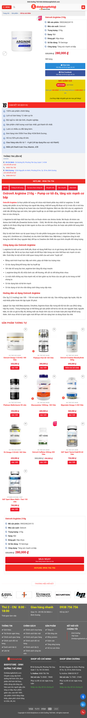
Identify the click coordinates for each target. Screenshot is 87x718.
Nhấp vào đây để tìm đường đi (42, 687)
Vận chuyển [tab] (62, 188)
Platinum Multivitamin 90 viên (14, 405)
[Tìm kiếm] (14, 7)
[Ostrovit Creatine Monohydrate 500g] (72, 340)
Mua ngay (45, 560)
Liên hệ (6, 651)
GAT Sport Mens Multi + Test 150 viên (15, 500)
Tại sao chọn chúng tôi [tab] (34, 188)
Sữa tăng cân (52, 633)
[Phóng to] (4, 53)
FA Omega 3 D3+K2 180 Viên (15, 452)
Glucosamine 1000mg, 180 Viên (43, 405)
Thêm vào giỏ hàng (72, 368)
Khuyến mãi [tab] (50, 188)
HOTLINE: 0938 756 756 (44, 567)
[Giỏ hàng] (83, 7)
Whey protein (52, 637)
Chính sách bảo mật (33, 633)
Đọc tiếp (15, 368)
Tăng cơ (50, 630)
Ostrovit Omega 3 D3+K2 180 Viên (15, 359)
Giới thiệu (7, 630)
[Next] (82, 596)
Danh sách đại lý (10, 647)
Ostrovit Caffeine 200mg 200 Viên (43, 453)
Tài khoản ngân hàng (11, 633)
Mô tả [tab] (5, 188)
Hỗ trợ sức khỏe (25, 13)
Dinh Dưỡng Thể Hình (48, 713)
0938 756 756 (11, 167)
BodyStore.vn (36, 713)
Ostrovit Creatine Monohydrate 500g (72, 359)
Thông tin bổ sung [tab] (17, 188)
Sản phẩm (15, 13)
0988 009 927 (11, 175)
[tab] (61, 85)
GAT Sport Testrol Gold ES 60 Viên (72, 453)
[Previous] (5, 596)
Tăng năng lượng (53, 644)
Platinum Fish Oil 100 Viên (43, 358)
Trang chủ (6, 13)
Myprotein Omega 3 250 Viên (72, 405)
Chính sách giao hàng (34, 637)
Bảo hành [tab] (73, 188)
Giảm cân (50, 641)
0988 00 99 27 (73, 673)
